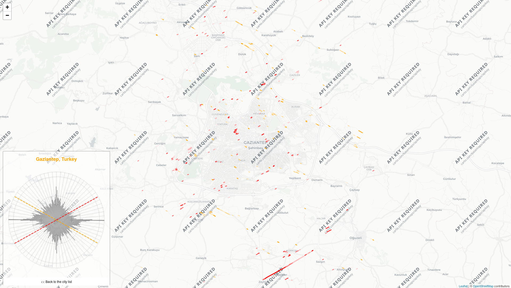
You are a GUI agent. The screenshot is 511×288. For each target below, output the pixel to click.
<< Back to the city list (56, 281)
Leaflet (463, 286)
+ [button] (7, 7)
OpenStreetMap (483, 286)
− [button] (7, 15)
